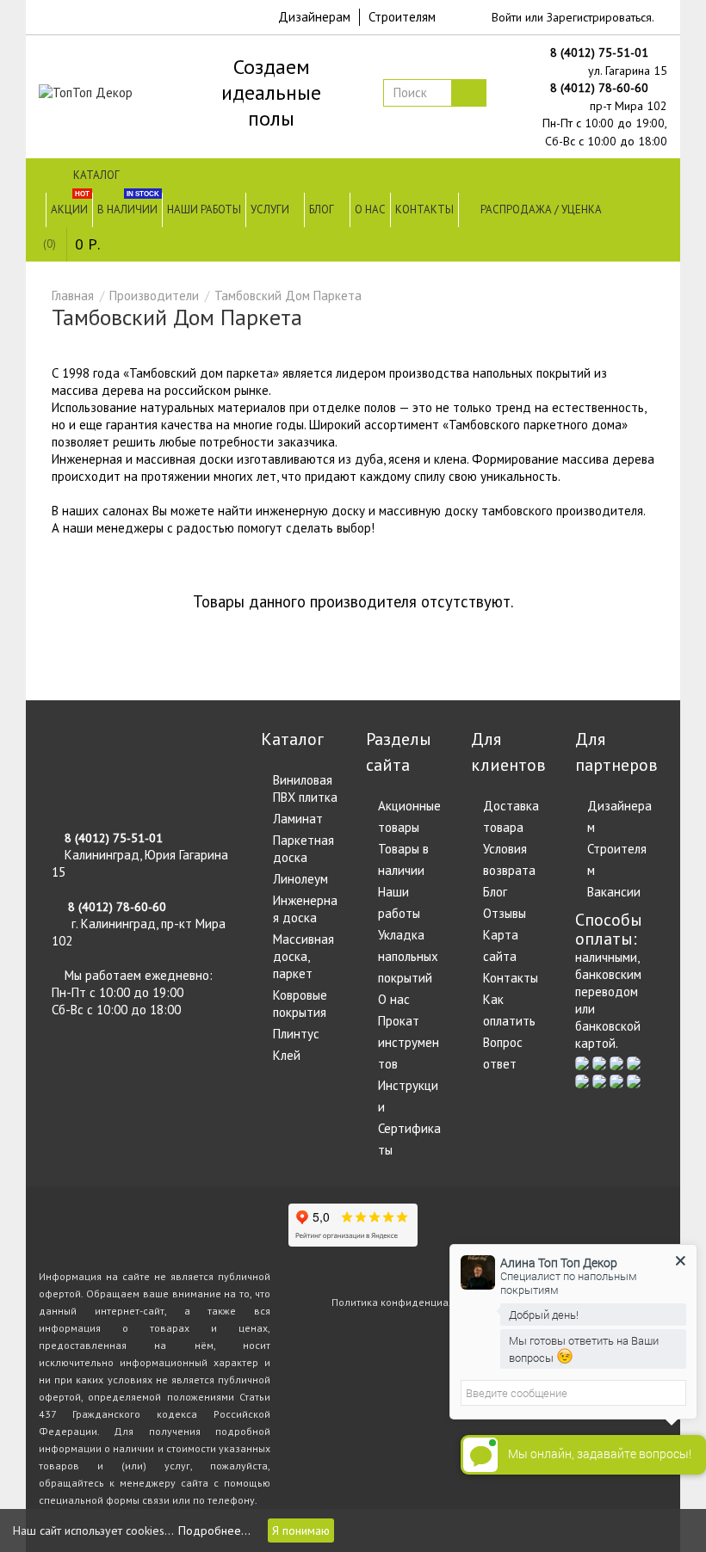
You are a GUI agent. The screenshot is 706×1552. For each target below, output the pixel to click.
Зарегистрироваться (599, 17)
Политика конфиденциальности (409, 1302)
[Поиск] (468, 93)
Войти (507, 17)
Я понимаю (301, 1530)
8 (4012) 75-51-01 (601, 52)
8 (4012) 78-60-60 (601, 87)
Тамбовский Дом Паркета (288, 295)
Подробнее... (214, 1530)
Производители (154, 295)
